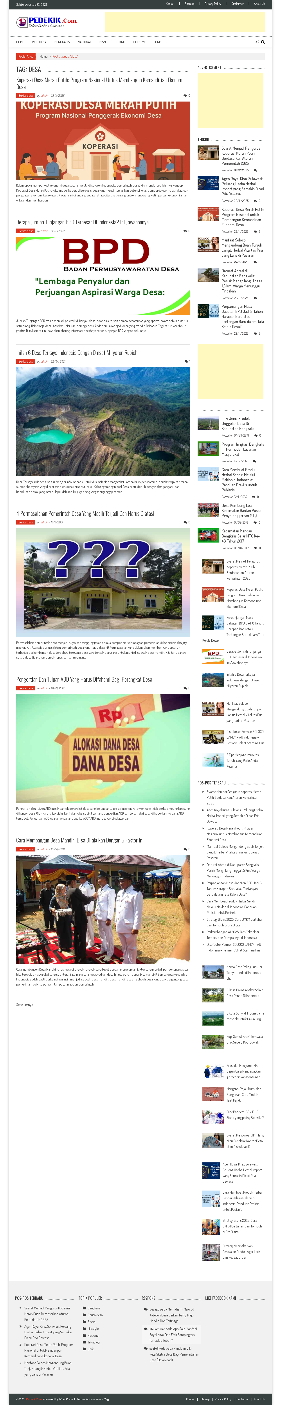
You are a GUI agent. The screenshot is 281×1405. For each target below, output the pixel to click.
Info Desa (39, 42)
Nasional (85, 42)
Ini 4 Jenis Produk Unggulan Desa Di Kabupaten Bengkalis (238, 423)
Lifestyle (140, 42)
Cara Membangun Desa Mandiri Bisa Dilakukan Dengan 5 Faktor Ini (80, 840)
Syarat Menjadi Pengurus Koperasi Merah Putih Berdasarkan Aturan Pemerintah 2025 (241, 156)
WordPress (66, 1399)
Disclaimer (237, 3)
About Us (259, 3)
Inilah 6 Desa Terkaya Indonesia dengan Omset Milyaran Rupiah (76, 352)
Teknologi (94, 1342)
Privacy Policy (213, 3)
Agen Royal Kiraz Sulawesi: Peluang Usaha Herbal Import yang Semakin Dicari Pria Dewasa (243, 186)
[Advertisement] (185, 22)
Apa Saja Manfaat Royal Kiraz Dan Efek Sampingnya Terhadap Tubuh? (173, 1335)
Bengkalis (62, 42)
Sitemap (190, 3)
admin (44, 95)
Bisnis (103, 42)
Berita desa (25, 95)
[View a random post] (257, 42)
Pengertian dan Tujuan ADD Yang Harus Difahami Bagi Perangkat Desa (84, 679)
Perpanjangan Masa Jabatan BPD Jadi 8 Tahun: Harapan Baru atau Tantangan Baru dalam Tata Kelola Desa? (243, 316)
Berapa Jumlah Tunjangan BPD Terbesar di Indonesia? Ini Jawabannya (82, 222)
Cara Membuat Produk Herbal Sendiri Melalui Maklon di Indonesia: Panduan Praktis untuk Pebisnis (239, 479)
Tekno (120, 42)
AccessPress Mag (97, 1399)
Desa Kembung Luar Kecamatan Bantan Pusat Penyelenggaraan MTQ (241, 510)
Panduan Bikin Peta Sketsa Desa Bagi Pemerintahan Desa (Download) (174, 1354)
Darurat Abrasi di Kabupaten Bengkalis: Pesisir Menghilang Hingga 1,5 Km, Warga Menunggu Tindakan (242, 280)
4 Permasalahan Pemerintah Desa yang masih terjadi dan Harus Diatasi (85, 513)
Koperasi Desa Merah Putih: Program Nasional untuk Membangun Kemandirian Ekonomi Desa (100, 83)
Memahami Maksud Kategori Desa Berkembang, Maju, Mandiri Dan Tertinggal (172, 1315)
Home (20, 42)
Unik (158, 42)
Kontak (170, 3)
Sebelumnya (24, 1005)
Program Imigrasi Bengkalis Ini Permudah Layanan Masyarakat (243, 449)
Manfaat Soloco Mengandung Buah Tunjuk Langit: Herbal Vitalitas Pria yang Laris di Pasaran (242, 248)
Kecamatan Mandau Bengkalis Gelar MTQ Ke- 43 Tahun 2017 (241, 535)
